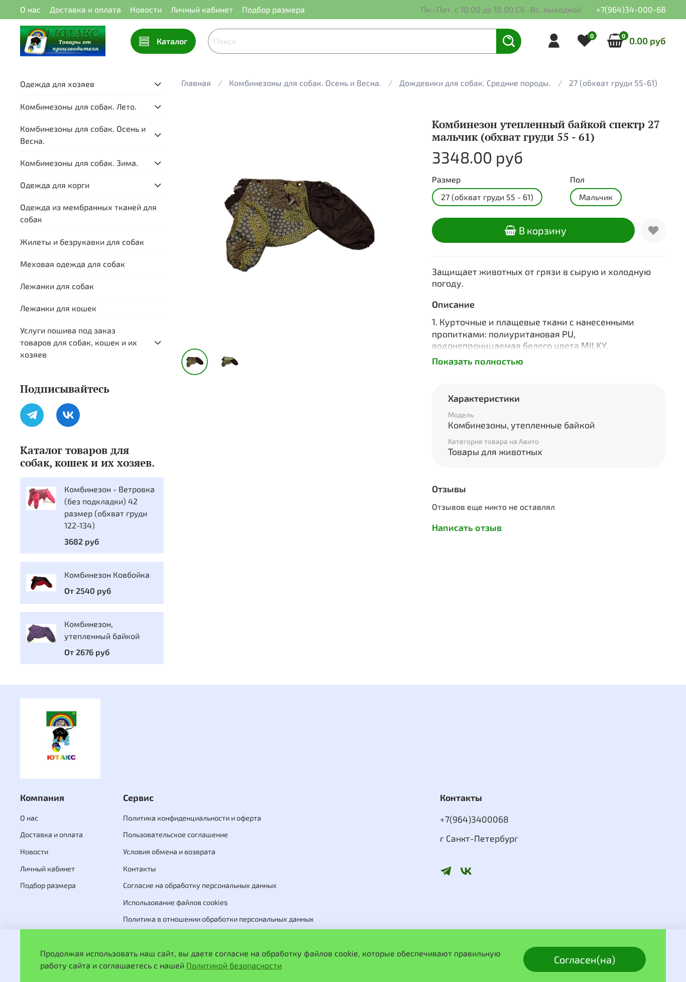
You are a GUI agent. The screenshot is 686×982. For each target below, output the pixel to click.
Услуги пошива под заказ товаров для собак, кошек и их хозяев (78, 342)
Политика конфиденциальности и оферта (192, 818)
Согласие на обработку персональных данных (200, 885)
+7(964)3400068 (474, 819)
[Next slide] (400, 223)
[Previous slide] (197, 223)
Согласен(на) (584, 959)
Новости (146, 9)
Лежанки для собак (57, 286)
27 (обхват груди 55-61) (613, 82)
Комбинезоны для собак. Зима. (79, 162)
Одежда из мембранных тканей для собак (88, 213)
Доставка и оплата (85, 9)
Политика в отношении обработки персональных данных (218, 919)
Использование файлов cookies (175, 902)
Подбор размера (273, 9)
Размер (446, 179)
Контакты (139, 868)
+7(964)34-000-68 (631, 9)
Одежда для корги (54, 185)
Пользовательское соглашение (175, 834)
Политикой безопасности (234, 965)
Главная (196, 82)
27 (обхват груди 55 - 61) (487, 197)
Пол (577, 179)
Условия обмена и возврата (169, 851)
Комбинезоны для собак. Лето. (78, 106)
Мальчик (596, 197)
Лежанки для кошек (58, 308)
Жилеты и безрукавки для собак (82, 241)
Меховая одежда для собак (72, 264)
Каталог (172, 41)
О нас (30, 9)
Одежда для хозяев (57, 83)
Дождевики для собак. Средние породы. (475, 82)
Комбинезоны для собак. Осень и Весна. (305, 82)
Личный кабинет (202, 9)
